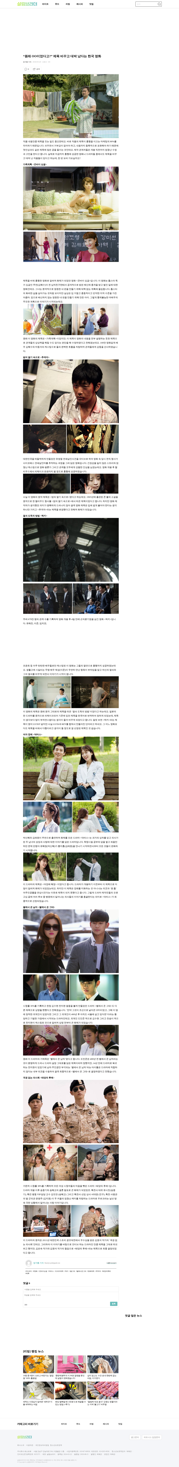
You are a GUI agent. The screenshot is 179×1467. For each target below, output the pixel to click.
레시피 (80, 4)
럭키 (66, 1271)
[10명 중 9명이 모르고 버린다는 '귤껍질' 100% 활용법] (38, 1367)
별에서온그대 (81, 1271)
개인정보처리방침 (42, 1445)
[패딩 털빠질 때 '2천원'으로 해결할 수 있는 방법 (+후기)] (70, 1394)
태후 (27, 1273)
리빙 (68, 4)
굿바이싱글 (43, 1271)
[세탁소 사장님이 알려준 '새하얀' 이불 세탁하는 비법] (38, 1394)
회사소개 (20, 1445)
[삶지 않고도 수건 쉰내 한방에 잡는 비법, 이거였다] (102, 1367)
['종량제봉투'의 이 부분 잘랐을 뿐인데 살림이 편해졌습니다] (70, 1367)
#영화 (35, 1271)
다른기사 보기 (111, 1263)
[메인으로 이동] (27, 5)
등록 (114, 1304)
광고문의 (135, 1437)
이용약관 (29, 1445)
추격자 (98, 1271)
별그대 (72, 1271)
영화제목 (91, 1271)
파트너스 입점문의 (152, 1437)
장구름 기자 (27, 62)
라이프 (45, 4)
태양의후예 (107, 1271)
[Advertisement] (70, 271)
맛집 (91, 4)
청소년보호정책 (56, 1445)
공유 (38, 69)
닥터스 (51, 1271)
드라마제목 (59, 1271)
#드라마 (29, 1271)
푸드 (57, 4)
